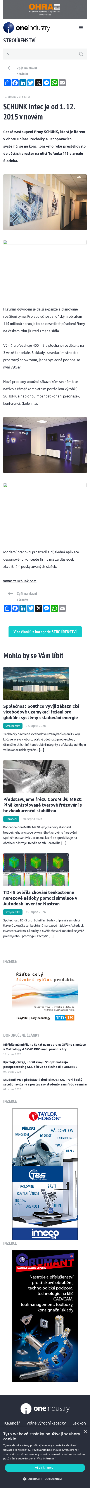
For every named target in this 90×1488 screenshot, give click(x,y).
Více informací (46, 1458)
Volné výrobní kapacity (46, 1423)
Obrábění (11, 819)
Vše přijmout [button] (45, 1468)
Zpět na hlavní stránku (27, 71)
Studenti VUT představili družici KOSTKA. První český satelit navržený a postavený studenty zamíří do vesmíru (45, 1082)
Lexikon (79, 1423)
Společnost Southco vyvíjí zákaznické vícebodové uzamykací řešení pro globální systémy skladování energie (41, 712)
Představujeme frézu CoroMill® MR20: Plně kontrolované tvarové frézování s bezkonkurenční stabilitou (43, 805)
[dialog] (45, 1457)
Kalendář (12, 1423)
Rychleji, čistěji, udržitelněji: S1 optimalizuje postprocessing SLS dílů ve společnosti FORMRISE (40, 1064)
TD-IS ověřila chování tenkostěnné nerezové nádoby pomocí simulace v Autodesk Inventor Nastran (40, 898)
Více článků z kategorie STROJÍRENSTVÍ (45, 632)
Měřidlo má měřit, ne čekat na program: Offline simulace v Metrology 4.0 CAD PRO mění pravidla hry (44, 1047)
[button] (44, 1479)
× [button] (85, 1431)
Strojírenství (12, 725)
